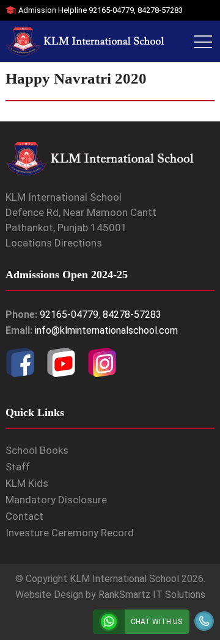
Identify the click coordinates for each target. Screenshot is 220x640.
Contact (24, 516)
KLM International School (124, 578)
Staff (18, 467)
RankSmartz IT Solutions (151, 594)
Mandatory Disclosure (56, 500)
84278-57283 (160, 10)
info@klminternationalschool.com (106, 330)
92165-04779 (111, 10)
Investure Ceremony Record (70, 533)
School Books (37, 450)
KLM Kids (27, 483)
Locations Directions (54, 243)
